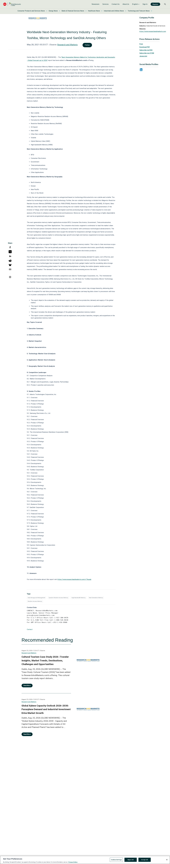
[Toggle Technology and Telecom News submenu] (151, 11)
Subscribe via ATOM (146, 53)
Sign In (145, 4)
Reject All (131, 859)
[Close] (167, 860)
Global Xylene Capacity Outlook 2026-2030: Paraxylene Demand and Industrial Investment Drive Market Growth (46, 709)
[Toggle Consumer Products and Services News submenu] (47, 11)
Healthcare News (94, 11)
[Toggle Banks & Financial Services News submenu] (86, 11)
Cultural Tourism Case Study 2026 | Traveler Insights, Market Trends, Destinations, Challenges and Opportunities (45, 660)
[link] (95, 4)
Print (141, 44)
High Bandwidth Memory (78, 597)
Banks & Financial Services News (73, 11)
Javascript (143, 56)
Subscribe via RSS (145, 50)
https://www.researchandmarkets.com (152, 31)
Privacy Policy (72, 862)
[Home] (12, 4)
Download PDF (144, 47)
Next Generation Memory (96, 597)
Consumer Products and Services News (31, 11)
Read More (27, 685)
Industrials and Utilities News (114, 11)
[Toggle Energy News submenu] (60, 11)
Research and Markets (67, 44)
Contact (30, 629)
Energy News (53, 11)
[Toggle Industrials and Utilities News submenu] (126, 11)
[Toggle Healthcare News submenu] (102, 11)
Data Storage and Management (36, 597)
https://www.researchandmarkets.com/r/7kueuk (74, 579)
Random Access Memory (35, 601)
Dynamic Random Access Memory (58, 597)
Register (155, 4)
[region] (85, 860)
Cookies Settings (116, 859)
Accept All (144, 859)
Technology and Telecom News (139, 11)
